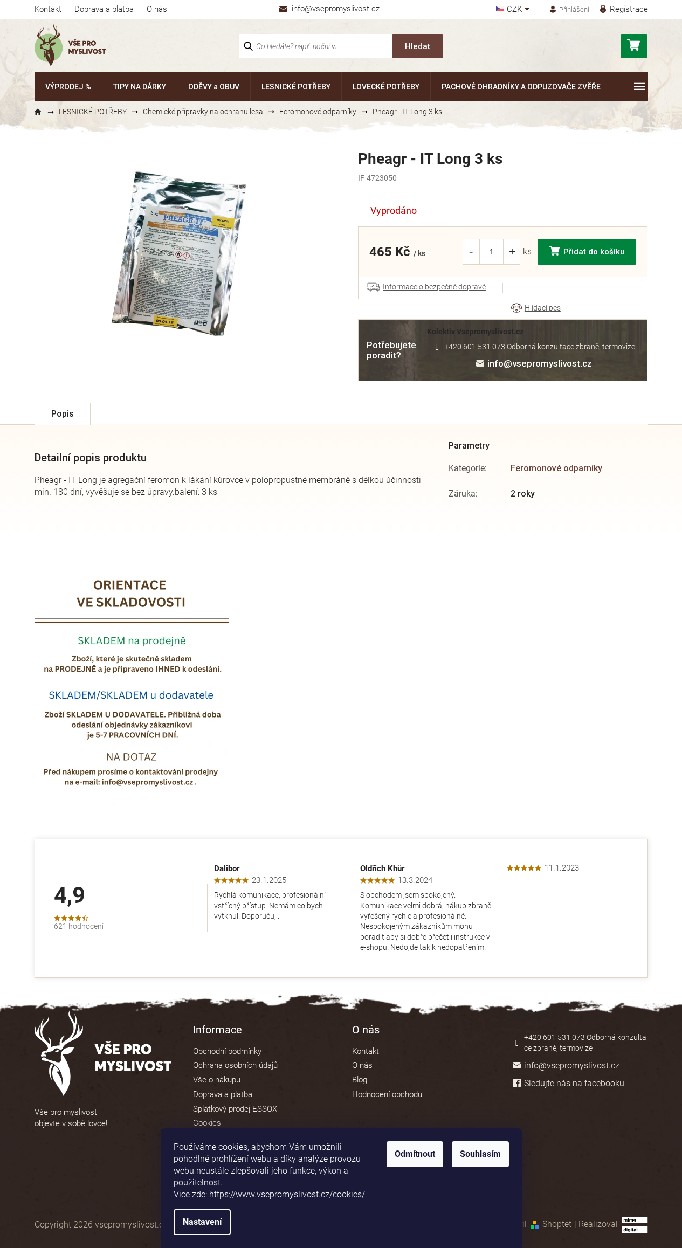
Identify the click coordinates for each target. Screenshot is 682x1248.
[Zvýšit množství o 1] (512, 252)
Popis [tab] (62, 414)
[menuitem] (68, 86)
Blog (359, 1080)
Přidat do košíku (594, 252)
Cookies (207, 1123)
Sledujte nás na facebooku (574, 1083)
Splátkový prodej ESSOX (235, 1109)
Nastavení (202, 1222)
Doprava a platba (104, 9)
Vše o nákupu (216, 1080)
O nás (157, 9)
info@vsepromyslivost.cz (539, 363)
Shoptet (556, 1224)
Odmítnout (415, 1154)
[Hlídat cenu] (536, 308)
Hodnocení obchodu (387, 1094)
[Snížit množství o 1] (470, 252)
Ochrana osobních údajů (235, 1065)
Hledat (417, 46)
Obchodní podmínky (227, 1051)
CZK (515, 9)
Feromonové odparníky (556, 468)
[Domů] (43, 112)
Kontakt (48, 9)
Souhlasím (480, 1154)
